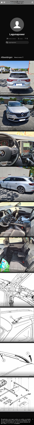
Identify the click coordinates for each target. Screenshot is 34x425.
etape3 (3, 303)
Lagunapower (17, 34)
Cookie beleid (10, 423)
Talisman (5, 93)
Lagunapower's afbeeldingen (10, 305)
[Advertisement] (17, 11)
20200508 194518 (6, 91)
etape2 (3, 338)
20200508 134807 (6, 197)
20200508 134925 (6, 162)
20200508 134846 (6, 233)
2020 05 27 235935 (6, 408)
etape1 (3, 373)
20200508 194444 (6, 127)
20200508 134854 (6, 268)
